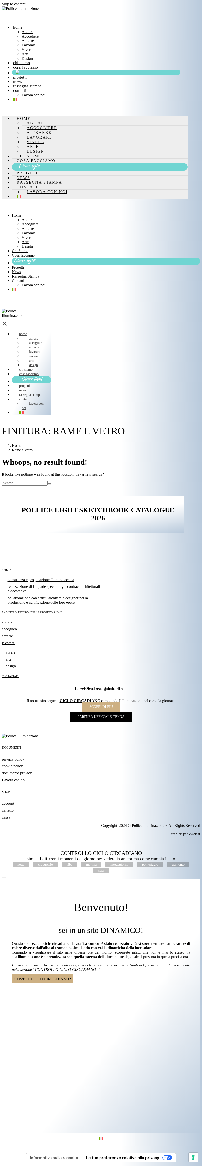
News (17, 82)
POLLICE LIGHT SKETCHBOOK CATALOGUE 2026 (98, 514)
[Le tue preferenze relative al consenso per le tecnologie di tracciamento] (193, 1157)
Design (27, 58)
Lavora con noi (33, 95)
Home (18, 27)
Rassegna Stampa (27, 86)
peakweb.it (191, 834)
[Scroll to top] (4, 877)
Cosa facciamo (25, 67)
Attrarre (28, 41)
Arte (25, 54)
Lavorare (29, 45)
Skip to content (13, 4)
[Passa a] (15, 99)
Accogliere (30, 36)
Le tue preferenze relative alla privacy (122, 1157)
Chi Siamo (21, 63)
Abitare (27, 32)
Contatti (19, 90)
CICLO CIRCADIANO (80, 701)
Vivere (27, 49)
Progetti (20, 77)
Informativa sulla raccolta (54, 1157)
